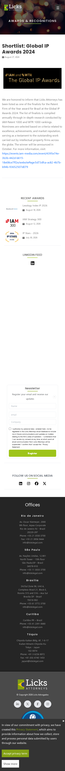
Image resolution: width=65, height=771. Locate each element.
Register (32, 453)
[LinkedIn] (20, 483)
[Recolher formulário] (54, 397)
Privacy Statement (27, 729)
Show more (10, 763)
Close (63, 720)
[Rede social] (17, 704)
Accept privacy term (15, 753)
